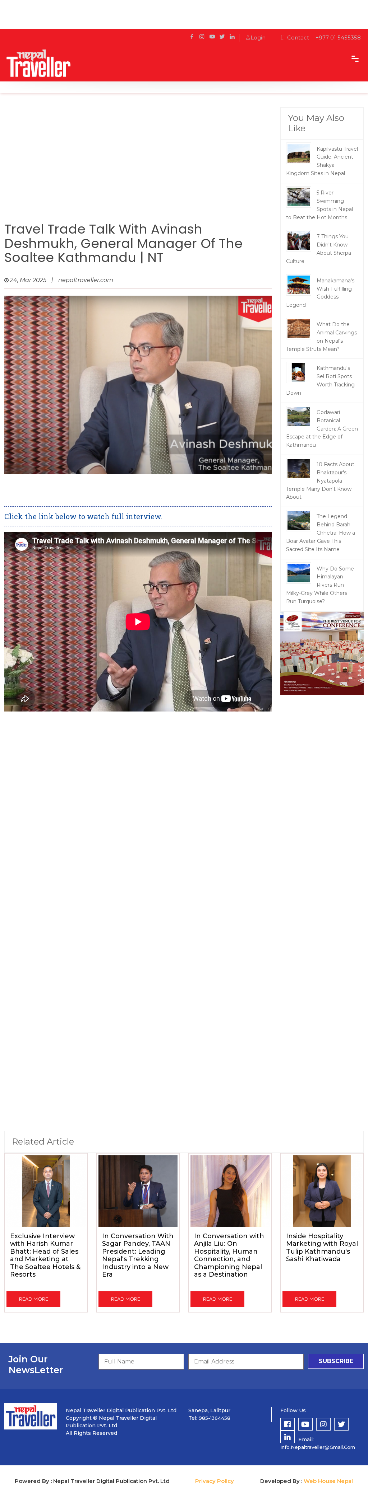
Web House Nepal (328, 1481)
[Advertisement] (138, 164)
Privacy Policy (214, 1481)
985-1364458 (214, 1418)
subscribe (336, 1361)
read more (33, 1299)
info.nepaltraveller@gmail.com (317, 1447)
